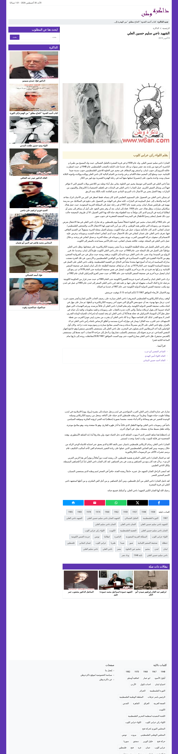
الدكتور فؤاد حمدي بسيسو (34, 81)
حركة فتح (161, 741)
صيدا (122, 543)
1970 (136, 671)
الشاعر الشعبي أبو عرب (154, 351)
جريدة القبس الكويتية (80, 536)
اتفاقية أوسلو (133, 678)
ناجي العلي (107, 549)
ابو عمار (146, 678)
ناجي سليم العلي (90, 549)
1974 (98, 512)
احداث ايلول (145, 684)
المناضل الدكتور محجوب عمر (81, 592)
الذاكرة (156, 28)
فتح (132, 747)
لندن (156, 549)
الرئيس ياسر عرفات (156, 697)
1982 (128, 671)
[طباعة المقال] (73, 502)
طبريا (113, 543)
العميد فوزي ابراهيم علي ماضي (34, 210)
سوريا (126, 741)
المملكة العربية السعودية (136, 536)
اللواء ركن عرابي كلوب (95, 530)
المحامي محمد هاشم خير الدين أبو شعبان (34, 242)
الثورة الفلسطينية (150, 518)
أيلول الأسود (159, 678)
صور (131, 543)
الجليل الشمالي (131, 518)
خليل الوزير (148, 741)
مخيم (147, 549)
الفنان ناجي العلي (128, 524)
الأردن (133, 684)
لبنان (165, 549)
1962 (116, 512)
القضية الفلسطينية (128, 530)
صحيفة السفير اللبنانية (147, 543)
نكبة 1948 (138, 555)
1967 (154, 671)
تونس (97, 536)
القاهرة (136, 703)
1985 (70, 512)
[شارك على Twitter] (137, 502)
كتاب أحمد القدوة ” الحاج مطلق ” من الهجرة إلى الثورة (132, 22)
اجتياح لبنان (160, 684)
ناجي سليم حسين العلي (157, 555)
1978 (88, 512)
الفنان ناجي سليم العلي (105, 524)
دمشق (136, 741)
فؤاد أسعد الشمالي (33, 275)
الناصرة (117, 536)
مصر (119, 549)
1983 (79, 512)
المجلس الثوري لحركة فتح (153, 728)
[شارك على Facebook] (159, 502)
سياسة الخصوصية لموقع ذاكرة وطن (96, 675)
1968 (107, 512)
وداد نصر (125, 555)
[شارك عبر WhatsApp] (116, 502)
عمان (148, 747)
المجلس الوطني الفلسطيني (153, 735)
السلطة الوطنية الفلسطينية (131, 697)
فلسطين (71, 543)
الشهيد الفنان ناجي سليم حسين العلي (103, 518)
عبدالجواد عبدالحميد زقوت (33, 307)
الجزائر (142, 690)
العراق (146, 703)
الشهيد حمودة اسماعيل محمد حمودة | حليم (115, 593)
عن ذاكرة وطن (105, 679)
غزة (139, 747)
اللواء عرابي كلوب (160, 536)
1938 (153, 512)
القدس (126, 703)
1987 (165, 518)
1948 (144, 512)
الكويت (112, 530)
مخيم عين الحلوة (133, 549)
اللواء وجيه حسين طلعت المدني (34, 145)
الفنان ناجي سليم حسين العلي (154, 530)
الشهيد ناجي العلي (74, 518)
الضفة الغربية (159, 703)
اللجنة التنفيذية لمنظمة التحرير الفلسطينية (146, 716)
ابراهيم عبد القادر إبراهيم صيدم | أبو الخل (150, 593)
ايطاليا (107, 536)
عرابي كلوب (101, 543)
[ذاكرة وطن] (140, 12)
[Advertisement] (59, 12)
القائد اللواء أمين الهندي (155, 356)
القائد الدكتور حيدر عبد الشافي (33, 178)
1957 (134, 512)
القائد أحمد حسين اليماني (154, 360)
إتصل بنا (108, 670)
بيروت (133, 735)
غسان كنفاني (85, 543)
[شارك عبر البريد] (94, 502)
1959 (125, 512)
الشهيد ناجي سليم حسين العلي (154, 524)
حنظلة (165, 543)
